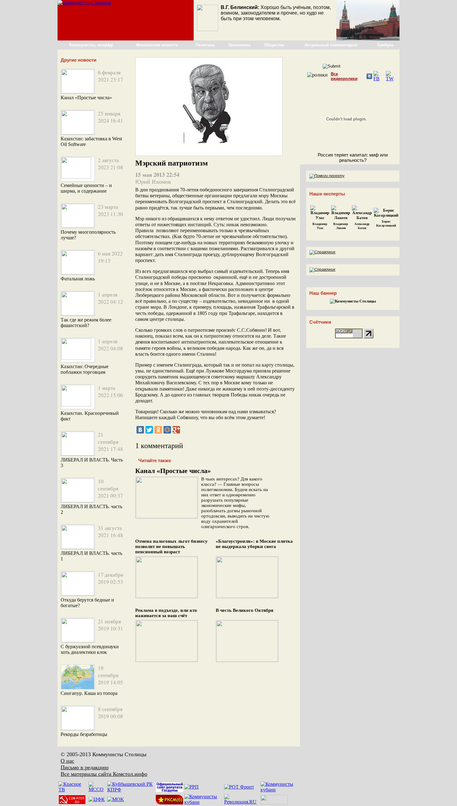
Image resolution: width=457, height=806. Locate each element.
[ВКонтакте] (140, 429)
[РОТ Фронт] (239, 787)
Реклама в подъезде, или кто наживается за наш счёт (166, 613)
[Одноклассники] (158, 429)
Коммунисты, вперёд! (91, 45)
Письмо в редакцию (84, 767)
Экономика (239, 45)
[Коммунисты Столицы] (84, 2)
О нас (67, 761)
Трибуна (385, 45)
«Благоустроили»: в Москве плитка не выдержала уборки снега (254, 544)
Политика (205, 45)
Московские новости (157, 45)
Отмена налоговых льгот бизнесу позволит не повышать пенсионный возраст (171, 546)
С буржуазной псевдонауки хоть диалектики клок (90, 649)
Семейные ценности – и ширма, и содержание (86, 188)
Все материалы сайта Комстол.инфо (104, 774)
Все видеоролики (344, 76)
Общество (274, 45)
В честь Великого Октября (244, 610)
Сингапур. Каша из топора (89, 693)
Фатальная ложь (78, 278)
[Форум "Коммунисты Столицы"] (367, 38)
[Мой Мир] (167, 429)
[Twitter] (149, 429)
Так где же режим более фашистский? (86, 322)
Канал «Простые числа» (86, 97)
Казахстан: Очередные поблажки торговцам (84, 369)
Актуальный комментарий (330, 45)
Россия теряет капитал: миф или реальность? (353, 157)
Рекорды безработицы (84, 734)
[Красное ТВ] (72, 789)
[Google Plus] (176, 429)
